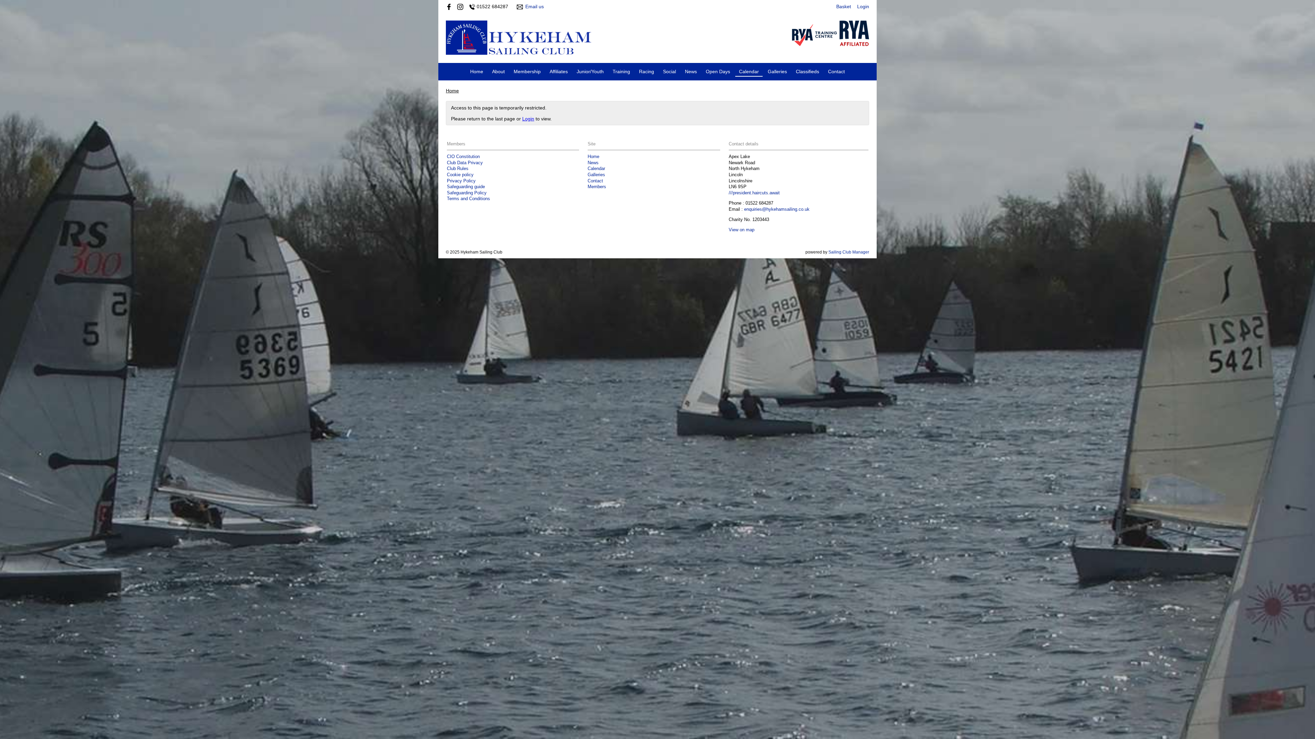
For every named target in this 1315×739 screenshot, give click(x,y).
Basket (843, 6)
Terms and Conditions (468, 198)
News (691, 71)
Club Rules (457, 168)
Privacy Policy (461, 181)
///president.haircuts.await (754, 193)
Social (669, 71)
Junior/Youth (590, 71)
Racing (646, 71)
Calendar (749, 71)
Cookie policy (460, 174)
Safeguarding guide (466, 186)
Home (476, 71)
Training (621, 71)
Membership (527, 71)
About (498, 71)
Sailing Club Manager (848, 252)
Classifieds (807, 71)
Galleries (777, 71)
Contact (836, 71)
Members (597, 186)
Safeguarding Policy (467, 193)
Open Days (718, 71)
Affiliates (559, 71)
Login (863, 6)
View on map (741, 230)
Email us (534, 6)
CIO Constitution (463, 156)
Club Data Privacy (465, 162)
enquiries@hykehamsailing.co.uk (777, 209)
